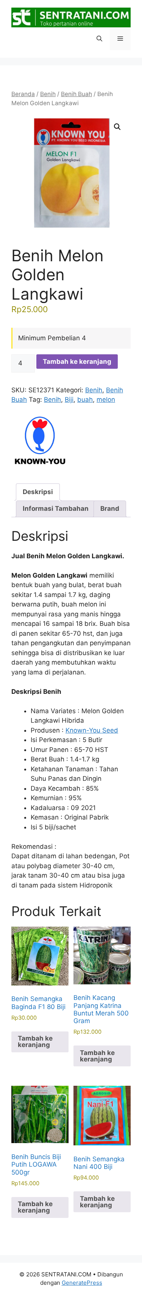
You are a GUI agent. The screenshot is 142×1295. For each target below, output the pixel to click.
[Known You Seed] (39, 441)
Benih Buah (76, 94)
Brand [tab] (109, 508)
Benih (48, 94)
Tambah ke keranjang (77, 361)
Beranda (23, 94)
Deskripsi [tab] (38, 492)
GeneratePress (82, 1282)
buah (85, 399)
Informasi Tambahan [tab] (56, 508)
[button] (99, 38)
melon (106, 399)
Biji (69, 399)
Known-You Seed (92, 730)
